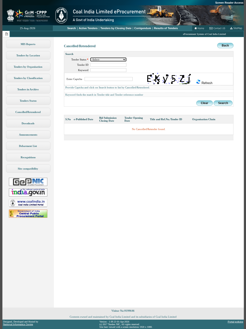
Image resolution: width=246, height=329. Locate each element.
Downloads (28, 123)
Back (225, 45)
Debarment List (28, 146)
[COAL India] (28, 206)
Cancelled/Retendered (28, 112)
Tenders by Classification (28, 78)
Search (71, 28)
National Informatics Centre (18, 324)
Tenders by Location (28, 55)
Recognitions (28, 157)
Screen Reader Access (229, 2)
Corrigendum (142, 28)
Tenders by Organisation (28, 66)
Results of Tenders (166, 28)
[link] (28, 185)
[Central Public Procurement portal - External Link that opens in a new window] (28, 216)
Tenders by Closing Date (115, 28)
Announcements (28, 134)
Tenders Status (28, 100)
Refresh (206, 83)
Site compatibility (28, 168)
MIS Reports (28, 44)
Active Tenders (88, 28)
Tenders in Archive (28, 89)
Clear (204, 103)
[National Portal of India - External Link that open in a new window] (28, 195)
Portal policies (235, 321)
